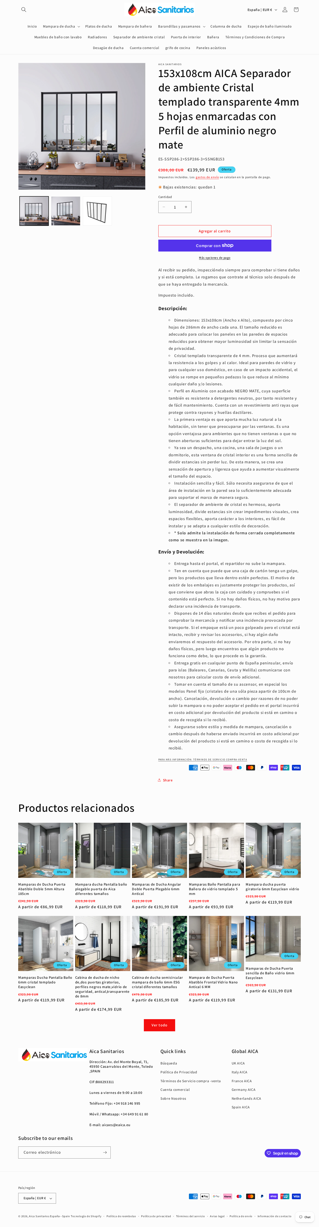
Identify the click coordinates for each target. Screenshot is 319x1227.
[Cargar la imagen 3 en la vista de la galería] (97, 211)
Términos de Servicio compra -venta (190, 1080)
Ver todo (159, 1025)
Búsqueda (168, 1063)
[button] (23, 9)
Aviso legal (217, 1216)
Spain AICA (241, 1107)
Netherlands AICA (247, 1098)
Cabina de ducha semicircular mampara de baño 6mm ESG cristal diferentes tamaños (157, 982)
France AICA (242, 1080)
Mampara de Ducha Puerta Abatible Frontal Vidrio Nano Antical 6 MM (213, 982)
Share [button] (168, 779)
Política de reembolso (121, 1216)
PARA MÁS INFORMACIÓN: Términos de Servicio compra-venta (202, 759)
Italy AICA (240, 1072)
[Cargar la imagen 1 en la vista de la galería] (34, 211)
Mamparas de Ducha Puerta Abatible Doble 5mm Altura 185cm (41, 889)
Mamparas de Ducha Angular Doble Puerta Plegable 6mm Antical (156, 889)
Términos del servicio (190, 1216)
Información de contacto (275, 1216)
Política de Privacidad (178, 1072)
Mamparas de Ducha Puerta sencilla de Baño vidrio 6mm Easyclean (270, 973)
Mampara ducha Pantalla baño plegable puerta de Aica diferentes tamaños (101, 889)
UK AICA (238, 1063)
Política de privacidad (156, 1216)
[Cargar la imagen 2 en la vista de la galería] (65, 211)
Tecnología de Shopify (86, 1216)
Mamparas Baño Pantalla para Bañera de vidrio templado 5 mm (214, 889)
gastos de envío (207, 177)
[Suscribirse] (104, 1152)
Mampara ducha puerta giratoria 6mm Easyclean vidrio (272, 886)
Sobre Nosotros (173, 1098)
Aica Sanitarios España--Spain (49, 1216)
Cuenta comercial (175, 1089)
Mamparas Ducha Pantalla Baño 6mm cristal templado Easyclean (45, 982)
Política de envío (241, 1216)
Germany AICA (244, 1089)
